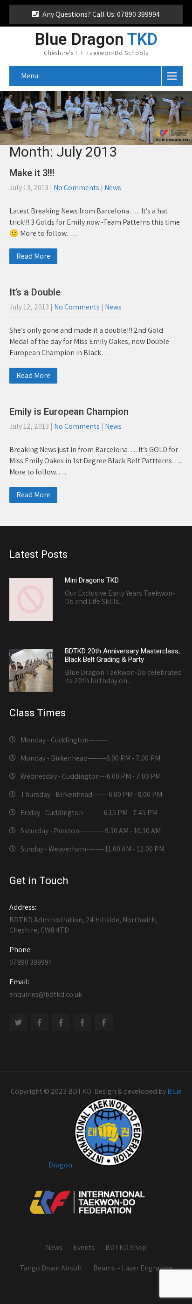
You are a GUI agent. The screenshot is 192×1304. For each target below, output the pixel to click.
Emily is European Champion (69, 411)
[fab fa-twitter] (18, 1022)
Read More (33, 256)
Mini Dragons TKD (92, 580)
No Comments (76, 187)
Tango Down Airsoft (51, 1268)
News (112, 187)
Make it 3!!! (32, 172)
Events (84, 1247)
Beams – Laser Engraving (133, 1268)
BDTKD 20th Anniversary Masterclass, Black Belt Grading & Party (122, 655)
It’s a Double (35, 292)
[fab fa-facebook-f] (39, 1022)
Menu (29, 76)
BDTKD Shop (125, 1247)
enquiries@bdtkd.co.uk (45, 988)
